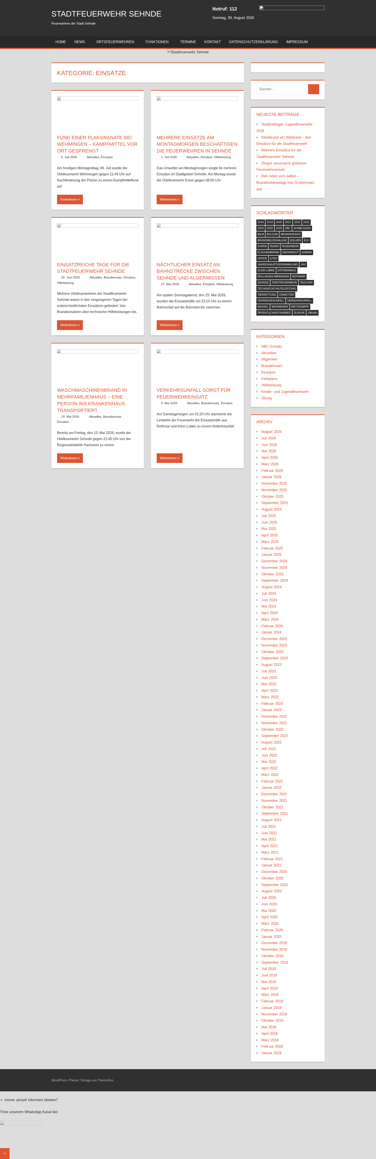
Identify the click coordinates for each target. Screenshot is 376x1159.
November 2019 (274, 949)
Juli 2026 (268, 438)
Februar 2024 (272, 626)
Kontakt (212, 42)
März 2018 (270, 1040)
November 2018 (274, 1014)
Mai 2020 (268, 911)
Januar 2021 (271, 865)
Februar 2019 (272, 1001)
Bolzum (272, 234)
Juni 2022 (269, 755)
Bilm (261, 234)
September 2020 (274, 885)
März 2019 (270, 995)
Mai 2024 (268, 606)
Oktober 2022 (272, 729)
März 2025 (270, 542)
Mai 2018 (268, 1027)
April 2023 (269, 690)
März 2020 (270, 923)
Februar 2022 (272, 781)
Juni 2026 (269, 445)
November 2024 (274, 568)
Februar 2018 (272, 1046)
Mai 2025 (268, 529)
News (79, 42)
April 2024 (269, 613)
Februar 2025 (272, 548)
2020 (279, 222)
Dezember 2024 (274, 561)
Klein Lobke (266, 270)
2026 (279, 228)
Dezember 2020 (274, 872)
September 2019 (274, 962)
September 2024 (274, 580)
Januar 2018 (271, 1053)
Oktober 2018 (272, 1020)
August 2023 (271, 665)
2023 (306, 222)
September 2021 (274, 813)
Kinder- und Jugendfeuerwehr (285, 392)
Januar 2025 (271, 555)
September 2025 (274, 503)
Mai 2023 (268, 684)
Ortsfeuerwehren (115, 42)
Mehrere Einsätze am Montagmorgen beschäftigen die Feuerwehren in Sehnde (197, 144)
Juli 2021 (268, 826)
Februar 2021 (272, 859)
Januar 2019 (271, 1008)
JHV (303, 264)
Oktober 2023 (272, 652)
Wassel (263, 306)
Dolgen (295, 240)
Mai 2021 (268, 839)
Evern (262, 246)
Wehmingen (280, 306)
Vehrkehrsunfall (271, 300)
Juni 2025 (269, 522)
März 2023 (270, 697)
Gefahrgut (290, 252)
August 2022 (271, 742)
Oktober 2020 (272, 878)
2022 (297, 222)
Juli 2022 (268, 749)
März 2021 (270, 852)
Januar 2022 (271, 788)
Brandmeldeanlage (272, 240)
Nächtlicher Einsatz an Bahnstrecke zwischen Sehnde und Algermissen (191, 271)
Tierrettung (267, 294)
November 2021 (274, 801)
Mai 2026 (268, 451)
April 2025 (269, 535)
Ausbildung (302, 228)
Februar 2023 (272, 704)
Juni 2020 (269, 904)
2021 (288, 222)
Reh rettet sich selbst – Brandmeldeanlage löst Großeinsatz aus (285, 182)
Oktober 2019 (272, 956)
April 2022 (269, 768)
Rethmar (298, 276)
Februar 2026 (272, 471)
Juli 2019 (268, 969)
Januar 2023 (271, 710)
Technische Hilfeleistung (277, 288)
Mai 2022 (268, 762)
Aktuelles (93, 157)
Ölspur (299, 312)
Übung (312, 312)
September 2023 (274, 658)
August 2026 (271, 432)
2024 (261, 228)
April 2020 (269, 917)
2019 (270, 222)
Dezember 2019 (274, 943)
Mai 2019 (268, 982)
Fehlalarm (269, 379)
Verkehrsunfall (299, 300)
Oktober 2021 (272, 807)
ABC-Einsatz (271, 346)
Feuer (274, 246)
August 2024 (271, 587)
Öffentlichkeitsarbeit (274, 312)
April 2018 (269, 1034)
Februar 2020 (272, 930)
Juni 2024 (269, 600)
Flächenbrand (268, 252)
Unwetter (286, 294)
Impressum (297, 42)
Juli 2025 (268, 516)
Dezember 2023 (274, 639)
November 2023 (274, 645)
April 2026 (269, 458)
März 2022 (270, 775)
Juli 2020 (268, 898)
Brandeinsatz (113, 277)
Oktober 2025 (272, 496)
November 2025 (274, 490)
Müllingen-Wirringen (273, 276)
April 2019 (269, 988)
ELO (306, 240)
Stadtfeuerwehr (284, 282)
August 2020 (271, 891)
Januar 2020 (271, 937)
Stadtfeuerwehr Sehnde (106, 13)
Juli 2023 (268, 671)
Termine (188, 42)
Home (60, 42)
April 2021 (269, 846)
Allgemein (269, 359)
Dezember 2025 (274, 483)
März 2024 (270, 619)
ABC (287, 228)
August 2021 (271, 820)
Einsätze (107, 157)
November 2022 (274, 723)
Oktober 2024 (272, 574)
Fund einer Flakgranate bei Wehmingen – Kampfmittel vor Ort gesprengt (97, 144)
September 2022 (274, 736)
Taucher (306, 282)
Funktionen (157, 42)
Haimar (307, 252)
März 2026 (270, 464)
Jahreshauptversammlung (278, 264)
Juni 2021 (269, 833)
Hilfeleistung (222, 157)
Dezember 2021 (274, 794)
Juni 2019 (269, 975)
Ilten (273, 258)
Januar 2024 (271, 632)
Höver (262, 258)
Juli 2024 (268, 593)
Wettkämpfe (300, 306)
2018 (261, 222)
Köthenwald (287, 270)
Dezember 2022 (274, 716)
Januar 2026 (271, 477)
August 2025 (271, 509)
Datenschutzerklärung (253, 42)
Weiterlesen (68, 199)
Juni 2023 (269, 678)
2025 (270, 228)
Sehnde (263, 282)
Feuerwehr (290, 246)
